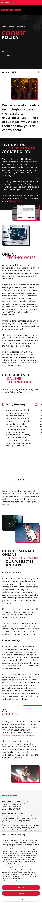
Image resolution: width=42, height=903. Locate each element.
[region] (21, 867)
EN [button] (2, 2)
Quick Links (9, 72)
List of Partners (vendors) (10, 881)
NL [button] (9, 2)
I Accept (21, 887)
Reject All (21, 893)
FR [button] (6, 2)
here (19, 757)
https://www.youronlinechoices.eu (18, 735)
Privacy (11, 27)
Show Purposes (21, 899)
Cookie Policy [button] (20, 27)
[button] (11, 9)
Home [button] (4, 27)
